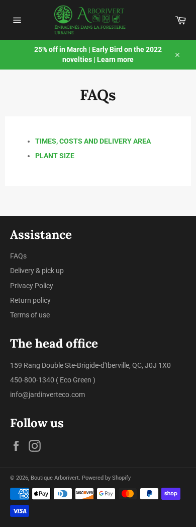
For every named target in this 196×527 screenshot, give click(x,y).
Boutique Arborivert (55, 478)
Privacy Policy (31, 286)
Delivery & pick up (37, 271)
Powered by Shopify (106, 478)
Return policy (30, 300)
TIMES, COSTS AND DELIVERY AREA (93, 141)
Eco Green (75, 380)
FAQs (18, 256)
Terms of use (30, 315)
